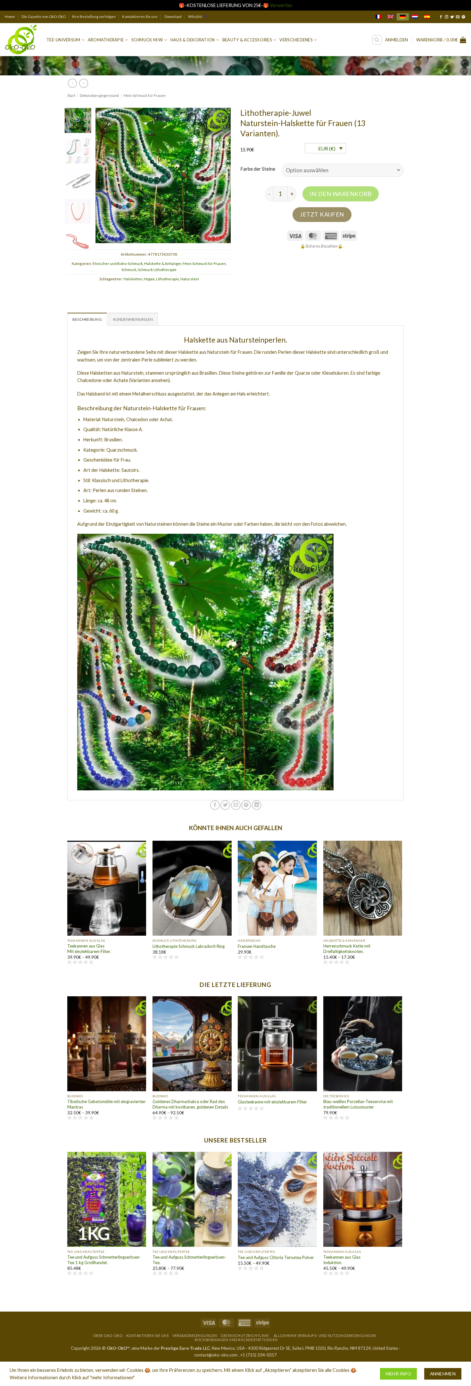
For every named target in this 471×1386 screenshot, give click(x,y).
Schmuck (128, 270)
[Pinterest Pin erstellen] (246, 805)
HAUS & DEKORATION (192, 39)
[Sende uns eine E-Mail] (457, 17)
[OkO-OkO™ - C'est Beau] (21, 39)
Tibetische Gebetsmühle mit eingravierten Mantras (106, 1104)
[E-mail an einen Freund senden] (236, 805)
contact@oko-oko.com (215, 1354)
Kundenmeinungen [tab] (133, 319)
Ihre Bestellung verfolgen (94, 16)
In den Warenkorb (341, 193)
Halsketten (133, 279)
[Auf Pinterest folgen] (463, 17)
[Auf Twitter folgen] (452, 17)
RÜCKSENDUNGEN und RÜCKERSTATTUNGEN (236, 1340)
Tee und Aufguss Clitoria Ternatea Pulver (276, 1257)
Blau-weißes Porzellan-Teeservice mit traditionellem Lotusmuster (358, 1104)
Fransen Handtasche (257, 946)
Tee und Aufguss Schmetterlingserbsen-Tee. (189, 1259)
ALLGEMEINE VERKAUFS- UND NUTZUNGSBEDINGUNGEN (325, 1335)
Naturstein (189, 279)
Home (10, 16)
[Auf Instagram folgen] (446, 17)
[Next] (220, 175)
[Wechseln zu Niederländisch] (415, 17)
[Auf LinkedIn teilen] (256, 805)
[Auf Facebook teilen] (215, 805)
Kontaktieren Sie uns (140, 16)
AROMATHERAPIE (106, 39)
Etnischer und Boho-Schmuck (118, 263)
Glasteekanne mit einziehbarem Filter (272, 1101)
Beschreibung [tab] (87, 319)
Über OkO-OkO (108, 1335)
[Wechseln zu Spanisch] (427, 17)
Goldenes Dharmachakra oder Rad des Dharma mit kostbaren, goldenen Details (190, 1104)
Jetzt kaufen (322, 214)
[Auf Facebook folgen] (441, 17)
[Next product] (72, 83)
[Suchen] (377, 40)
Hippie (149, 279)
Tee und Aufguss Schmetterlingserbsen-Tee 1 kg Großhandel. (104, 1259)
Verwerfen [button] (281, 5)
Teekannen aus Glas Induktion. (341, 1259)
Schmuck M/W (147, 39)
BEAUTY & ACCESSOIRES (247, 39)
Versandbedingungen (194, 1335)
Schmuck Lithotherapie (157, 270)
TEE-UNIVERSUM (63, 39)
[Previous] (106, 175)
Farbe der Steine (257, 169)
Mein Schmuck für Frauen (145, 95)
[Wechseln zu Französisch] (378, 17)
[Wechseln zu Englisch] (390, 17)
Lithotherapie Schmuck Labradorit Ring (189, 946)
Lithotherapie (167, 279)
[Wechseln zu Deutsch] (403, 17)
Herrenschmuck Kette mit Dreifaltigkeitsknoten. (346, 948)
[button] (396, 40)
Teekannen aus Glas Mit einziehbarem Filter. (89, 948)
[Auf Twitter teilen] (225, 805)
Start (71, 95)
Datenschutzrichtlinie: (245, 1335)
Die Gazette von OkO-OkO (43, 16)
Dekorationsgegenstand (99, 95)
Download (173, 16)
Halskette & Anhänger (162, 263)
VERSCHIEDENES (295, 39)
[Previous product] (83, 83)
